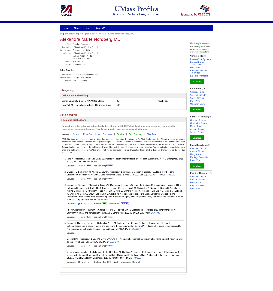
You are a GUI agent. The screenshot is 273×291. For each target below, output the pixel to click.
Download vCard (80, 65)
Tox (88, 246)
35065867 (105, 200)
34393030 (155, 213)
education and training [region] (75, 95)
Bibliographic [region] (70, 114)
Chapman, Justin (198, 148)
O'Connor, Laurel (197, 104)
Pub (109, 262)
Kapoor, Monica (197, 185)
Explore (197, 81)
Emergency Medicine (199, 76)
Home (66, 28)
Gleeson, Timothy (198, 95)
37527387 (98, 161)
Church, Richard (197, 151)
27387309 (135, 258)
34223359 (136, 229)
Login (63, 34)
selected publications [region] (74, 120)
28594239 (114, 242)
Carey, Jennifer (197, 98)
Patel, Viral (195, 101)
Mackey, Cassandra (199, 157)
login (110, 129)
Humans (109, 166)
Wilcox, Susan (196, 132)
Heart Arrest (195, 67)
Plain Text (151, 134)
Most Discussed (104, 134)
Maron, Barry (196, 126)
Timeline (120, 134)
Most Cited (88, 134)
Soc (115, 262)
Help (87, 28)
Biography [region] (68, 90)
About (77, 28)
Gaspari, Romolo (198, 92)
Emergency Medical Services (199, 71)
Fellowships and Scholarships (197, 63)
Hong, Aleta (195, 154)
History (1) (100, 28)
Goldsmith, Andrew (198, 123)
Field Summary (136, 134)
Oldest (76, 134)
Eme (89, 166)
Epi (104, 262)
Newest (65, 134)
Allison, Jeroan (197, 129)
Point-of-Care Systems (200, 59)
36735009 (169, 175)
